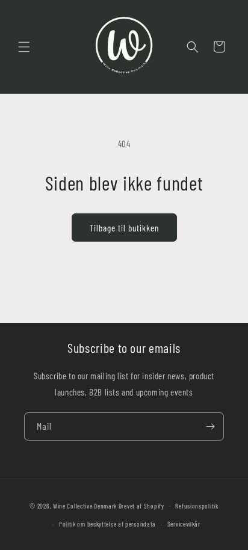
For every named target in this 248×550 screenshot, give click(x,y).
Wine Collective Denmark (85, 505)
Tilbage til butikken (124, 227)
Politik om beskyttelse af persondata (107, 524)
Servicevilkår (183, 524)
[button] (24, 47)
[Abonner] (210, 426)
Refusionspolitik (196, 506)
